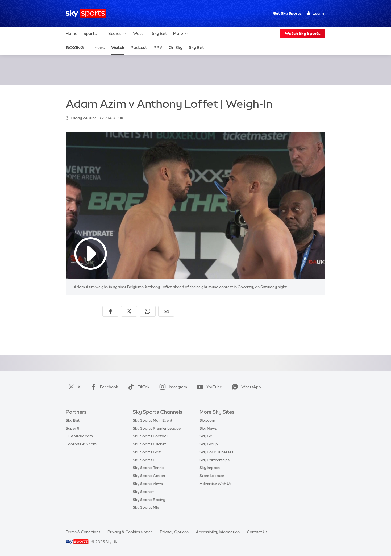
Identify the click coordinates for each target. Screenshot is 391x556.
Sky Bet (159, 33)
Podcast (139, 47)
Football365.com (81, 444)
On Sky (175, 47)
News (99, 47)
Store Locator (211, 476)
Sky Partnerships (214, 460)
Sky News (208, 428)
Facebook (109, 387)
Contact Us (257, 532)
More (178, 33)
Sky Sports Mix (146, 507)
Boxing (75, 47)
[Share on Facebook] (110, 311)
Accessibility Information (218, 532)
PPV (157, 47)
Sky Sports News (148, 484)
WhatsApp (251, 387)
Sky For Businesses (216, 452)
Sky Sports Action (149, 476)
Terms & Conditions (83, 532)
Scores (115, 33)
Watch (139, 33)
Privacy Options (174, 532)
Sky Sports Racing (149, 499)
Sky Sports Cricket (149, 444)
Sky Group (208, 444)
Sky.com (207, 420)
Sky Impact (209, 468)
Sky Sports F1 (145, 460)
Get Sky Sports (287, 13)
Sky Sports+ (143, 491)
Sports (90, 33)
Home (71, 33)
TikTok (143, 387)
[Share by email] (166, 311)
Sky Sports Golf (147, 452)
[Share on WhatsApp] (148, 311)
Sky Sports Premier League (157, 428)
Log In (318, 13)
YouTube (214, 387)
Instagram (178, 387)
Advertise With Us (215, 484)
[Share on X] (129, 311)
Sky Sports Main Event (152, 420)
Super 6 (72, 428)
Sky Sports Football (150, 436)
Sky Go (205, 436)
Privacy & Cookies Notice (130, 532)
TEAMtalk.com (79, 436)
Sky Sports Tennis (148, 468)
